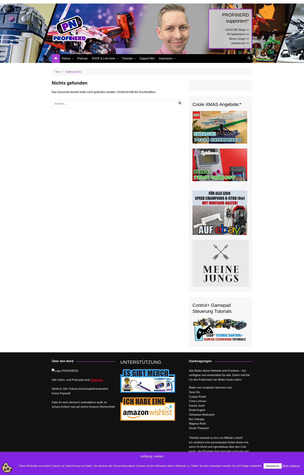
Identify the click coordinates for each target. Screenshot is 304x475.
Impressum (166, 58)
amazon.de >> (240, 43)
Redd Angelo (197, 410)
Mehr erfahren (291, 465)
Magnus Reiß (197, 423)
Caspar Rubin (197, 396)
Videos (66, 58)
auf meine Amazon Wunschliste (95, 406)
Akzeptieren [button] (272, 465)
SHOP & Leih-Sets (103, 58)
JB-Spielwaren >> (238, 34)
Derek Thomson (199, 428)
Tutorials (127, 58)
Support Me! (147, 58)
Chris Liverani (197, 401)
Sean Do (194, 392)
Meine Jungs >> (239, 38)
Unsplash (208, 387)
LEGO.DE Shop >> (237, 29)
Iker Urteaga (196, 419)
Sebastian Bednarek (201, 414)
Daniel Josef (197, 405)
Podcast (82, 58)
